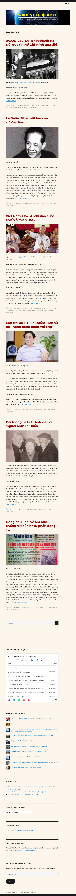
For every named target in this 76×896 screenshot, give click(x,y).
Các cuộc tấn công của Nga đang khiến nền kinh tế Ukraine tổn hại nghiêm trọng (32, 735)
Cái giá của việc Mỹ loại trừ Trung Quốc (18, 684)
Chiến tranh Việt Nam (45, 308)
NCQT (10, 203)
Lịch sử (24, 203)
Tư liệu (28, 308)
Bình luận (25, 409)
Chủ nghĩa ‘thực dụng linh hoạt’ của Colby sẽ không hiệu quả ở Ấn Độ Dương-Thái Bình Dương (33, 688)
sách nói (44, 310)
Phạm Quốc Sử (50, 203)
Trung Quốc (29, 607)
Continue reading (11, 100)
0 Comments (33, 107)
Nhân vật (29, 203)
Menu (66, 4)
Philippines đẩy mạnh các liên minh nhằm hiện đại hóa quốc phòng (28, 751)
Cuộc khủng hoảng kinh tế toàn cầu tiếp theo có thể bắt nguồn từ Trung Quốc (28, 676)
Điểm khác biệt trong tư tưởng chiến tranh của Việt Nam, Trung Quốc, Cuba (28, 792)
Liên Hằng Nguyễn (20, 310)
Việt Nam (35, 203)
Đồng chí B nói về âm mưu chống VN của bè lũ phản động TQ (31, 526)
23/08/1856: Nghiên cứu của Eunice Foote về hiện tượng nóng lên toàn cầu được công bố (34, 762)
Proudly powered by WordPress (28, 892)
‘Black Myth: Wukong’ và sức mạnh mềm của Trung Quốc (23, 794)
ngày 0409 (9, 107)
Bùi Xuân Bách (50, 607)
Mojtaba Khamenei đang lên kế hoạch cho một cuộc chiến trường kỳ (26, 692)
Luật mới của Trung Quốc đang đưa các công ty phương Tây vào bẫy (26, 680)
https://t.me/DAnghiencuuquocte (26, 850)
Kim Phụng (11, 105)
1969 (33, 105)
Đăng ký (10, 881)
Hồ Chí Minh (45, 105)
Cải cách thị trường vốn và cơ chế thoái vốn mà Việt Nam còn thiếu (28, 756)
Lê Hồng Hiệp (10, 310)
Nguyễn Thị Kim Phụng (20, 107)
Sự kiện (27, 105)
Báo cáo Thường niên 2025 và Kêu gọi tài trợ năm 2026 (22, 830)
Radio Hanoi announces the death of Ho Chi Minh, (26, 82)
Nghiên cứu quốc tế (11, 892)
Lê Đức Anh (47, 509)
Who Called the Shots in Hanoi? (33, 257)
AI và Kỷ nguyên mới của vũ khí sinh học (19, 672)
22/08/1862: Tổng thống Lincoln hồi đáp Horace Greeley (26, 767)
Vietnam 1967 (51, 310)
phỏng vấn (49, 409)
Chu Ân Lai (38, 105)
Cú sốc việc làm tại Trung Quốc (16, 697)
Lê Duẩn (52, 105)
